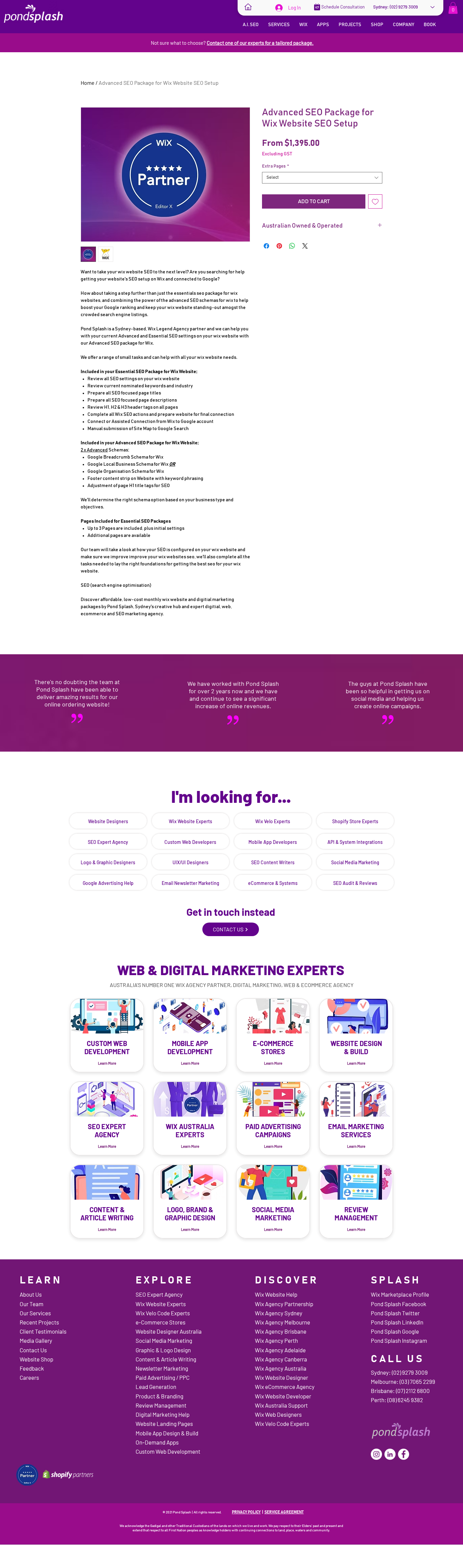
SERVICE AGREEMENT (284, 1512)
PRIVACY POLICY (246, 1512)
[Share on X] (305, 246)
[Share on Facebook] (266, 246)
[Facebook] (403, 1454)
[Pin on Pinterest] (279, 246)
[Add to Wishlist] (375, 201)
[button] (453, 8)
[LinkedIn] (390, 1454)
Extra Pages (275, 166)
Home (88, 82)
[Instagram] (376, 1454)
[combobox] (322, 177)
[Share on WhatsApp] (292, 246)
